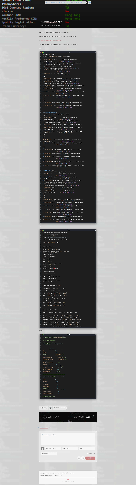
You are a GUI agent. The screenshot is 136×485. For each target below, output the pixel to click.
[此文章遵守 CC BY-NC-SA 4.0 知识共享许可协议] (43, 408)
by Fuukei (72, 481)
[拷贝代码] (95, 52)
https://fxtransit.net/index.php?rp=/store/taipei (51, 40)
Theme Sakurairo (65, 481)
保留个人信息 (92, 453)
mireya (44, 25)
